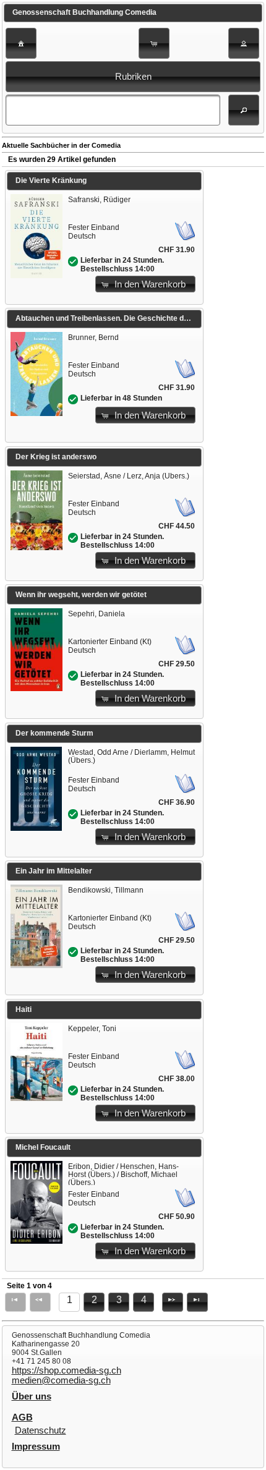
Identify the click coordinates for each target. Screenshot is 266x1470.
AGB (22, 1417)
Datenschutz (40, 1430)
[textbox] (113, 110)
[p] (172, 1302)
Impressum (36, 1446)
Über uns (31, 1396)
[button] (21, 43)
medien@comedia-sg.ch (61, 1380)
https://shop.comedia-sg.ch (66, 1370)
